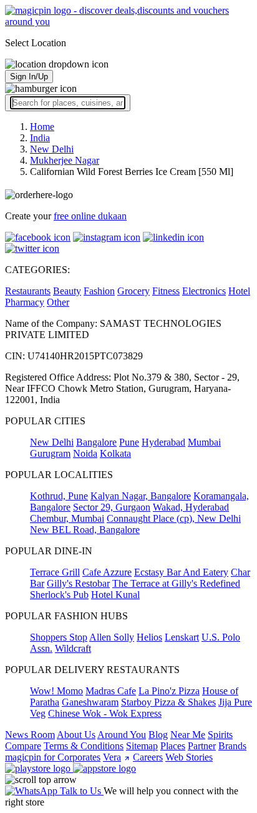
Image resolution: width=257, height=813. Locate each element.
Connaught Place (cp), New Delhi (174, 518)
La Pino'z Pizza (169, 691)
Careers (148, 757)
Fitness (166, 291)
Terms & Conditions (84, 746)
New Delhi (52, 442)
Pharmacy (24, 302)
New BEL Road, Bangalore (85, 529)
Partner (202, 746)
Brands (232, 746)
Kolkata (115, 453)
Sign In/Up (29, 76)
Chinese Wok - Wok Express (105, 713)
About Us (76, 734)
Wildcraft (73, 648)
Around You (121, 734)
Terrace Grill (55, 572)
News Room (30, 734)
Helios (149, 637)
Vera (112, 757)
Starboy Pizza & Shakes (168, 702)
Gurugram (50, 453)
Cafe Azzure (107, 572)
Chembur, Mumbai (67, 518)
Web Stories (189, 757)
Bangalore (96, 442)
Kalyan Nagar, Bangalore (140, 496)
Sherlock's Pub (59, 594)
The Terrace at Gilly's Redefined (176, 583)
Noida (85, 453)
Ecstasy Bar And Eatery (181, 572)
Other (58, 302)
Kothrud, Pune (59, 496)
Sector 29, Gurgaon (111, 507)
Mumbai (204, 442)
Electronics (204, 291)
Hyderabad (163, 442)
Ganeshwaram (90, 702)
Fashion (99, 291)
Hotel (239, 291)
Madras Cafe (110, 691)
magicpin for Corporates (52, 757)
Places (172, 746)
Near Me (187, 734)
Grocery (133, 291)
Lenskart (182, 637)
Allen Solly (111, 637)
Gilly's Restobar (78, 583)
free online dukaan (90, 216)
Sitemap (142, 746)
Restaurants (28, 291)
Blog (158, 734)
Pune (129, 442)
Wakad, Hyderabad (191, 507)
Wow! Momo (56, 691)
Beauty (67, 291)
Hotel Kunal (115, 594)
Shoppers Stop (58, 637)
